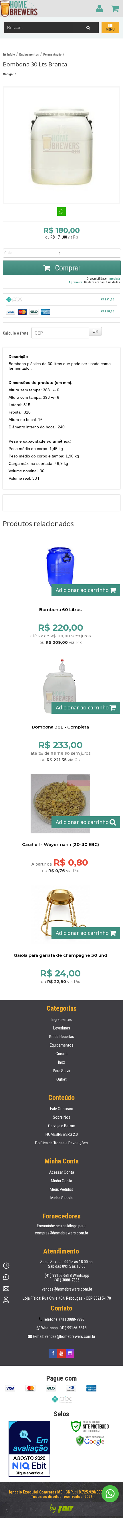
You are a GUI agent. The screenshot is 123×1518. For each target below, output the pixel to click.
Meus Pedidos (61, 1189)
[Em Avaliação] (29, 1449)
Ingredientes (61, 1019)
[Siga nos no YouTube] (61, 1353)
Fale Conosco (61, 1108)
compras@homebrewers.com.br (61, 1233)
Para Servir (61, 1070)
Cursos (61, 1053)
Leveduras (61, 1028)
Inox (61, 1062)
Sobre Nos (61, 1117)
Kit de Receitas (61, 1036)
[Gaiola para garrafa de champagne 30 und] (60, 932)
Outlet (61, 1079)
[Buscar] (88, 26)
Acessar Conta (61, 1172)
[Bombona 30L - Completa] (60, 707)
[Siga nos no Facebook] (53, 1353)
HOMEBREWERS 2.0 (61, 1134)
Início (11, 54)
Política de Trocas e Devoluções (61, 1142)
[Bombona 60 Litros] (60, 590)
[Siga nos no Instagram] (70, 1353)
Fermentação (52, 54)
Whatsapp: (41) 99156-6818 (63, 1327)
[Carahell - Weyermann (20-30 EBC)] (60, 821)
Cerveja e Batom (61, 1125)
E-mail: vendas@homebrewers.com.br (63, 1336)
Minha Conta (61, 1180)
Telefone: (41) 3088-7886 (63, 1319)
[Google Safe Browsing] (90, 1440)
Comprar (66, 268)
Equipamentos (29, 54)
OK (95, 331)
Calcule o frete (16, 333)
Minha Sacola (61, 1197)
